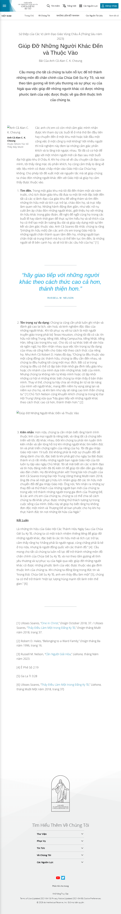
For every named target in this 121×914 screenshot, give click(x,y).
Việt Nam (7, 16)
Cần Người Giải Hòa (58, 654)
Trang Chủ (29, 15)
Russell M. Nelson (60, 298)
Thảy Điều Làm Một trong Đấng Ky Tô (51, 628)
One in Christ (49, 623)
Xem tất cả (114, 15)
